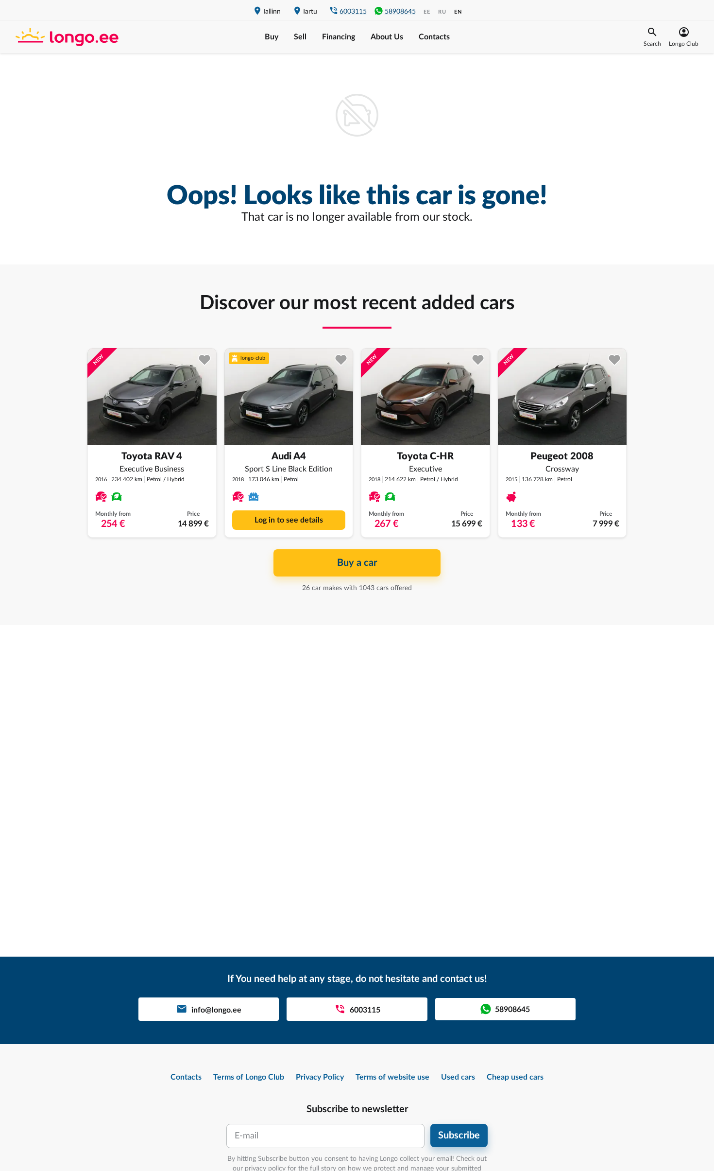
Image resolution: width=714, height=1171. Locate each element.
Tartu (309, 11)
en (458, 12)
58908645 (400, 11)
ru (442, 12)
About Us (387, 37)
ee (427, 12)
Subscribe (459, 1135)
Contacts (434, 37)
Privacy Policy (320, 1077)
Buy (271, 37)
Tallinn (271, 11)
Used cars (458, 1077)
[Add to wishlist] (204, 359)
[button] (652, 37)
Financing (338, 37)
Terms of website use (392, 1077)
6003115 (353, 11)
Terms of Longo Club (248, 1077)
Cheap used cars (515, 1077)
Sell (300, 37)
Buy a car (357, 563)
